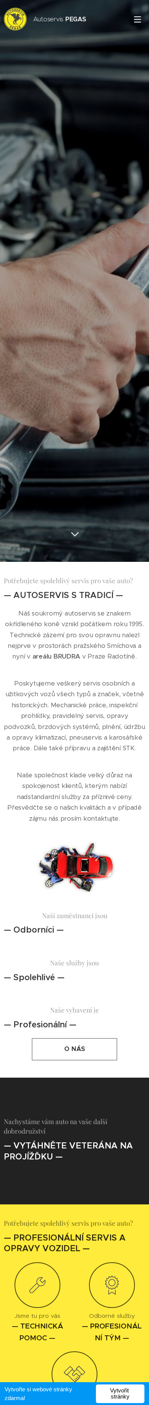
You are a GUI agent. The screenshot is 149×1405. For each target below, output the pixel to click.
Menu (137, 19)
